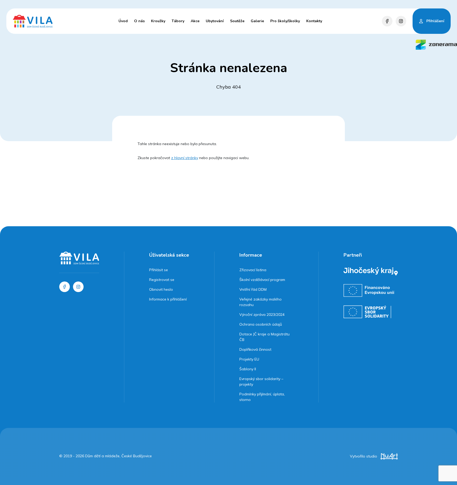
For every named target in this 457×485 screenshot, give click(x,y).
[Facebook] (387, 21)
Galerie (257, 21)
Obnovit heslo (161, 289)
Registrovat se (161, 279)
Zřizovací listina (252, 269)
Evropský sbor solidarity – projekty (261, 381)
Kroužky (158, 21)
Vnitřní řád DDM (253, 289)
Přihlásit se (158, 269)
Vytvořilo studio (364, 456)
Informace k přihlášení (168, 299)
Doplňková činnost (255, 349)
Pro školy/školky (285, 21)
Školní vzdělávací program (262, 279)
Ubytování (215, 21)
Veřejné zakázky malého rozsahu (260, 302)
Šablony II (247, 369)
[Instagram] (401, 21)
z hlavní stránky (184, 157)
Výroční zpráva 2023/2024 (262, 314)
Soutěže (237, 21)
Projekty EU (249, 359)
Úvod (123, 21)
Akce (195, 21)
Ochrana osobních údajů (260, 324)
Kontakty (314, 21)
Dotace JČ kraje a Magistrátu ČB (264, 337)
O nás (139, 21)
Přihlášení (435, 21)
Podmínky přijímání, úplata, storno (262, 397)
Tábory (178, 21)
